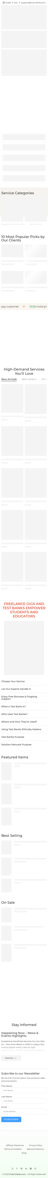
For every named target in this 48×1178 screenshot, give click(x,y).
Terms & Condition (13, 1149)
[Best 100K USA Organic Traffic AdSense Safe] (36, 250)
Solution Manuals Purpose (16, 744)
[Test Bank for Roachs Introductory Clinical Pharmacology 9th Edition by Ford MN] (12, 441)
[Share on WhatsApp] (35, 1168)
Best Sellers (29, 379)
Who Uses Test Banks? (14, 714)
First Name (6, 1086)
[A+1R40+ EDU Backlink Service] (12, 277)
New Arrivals (9, 379)
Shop (24, 1153)
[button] (24, 681)
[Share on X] (12, 1168)
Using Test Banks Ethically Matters (21, 729)
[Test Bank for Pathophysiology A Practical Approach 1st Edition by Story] (12, 567)
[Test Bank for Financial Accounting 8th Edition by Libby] (6, 847)
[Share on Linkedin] (26, 1169)
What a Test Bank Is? (13, 706)
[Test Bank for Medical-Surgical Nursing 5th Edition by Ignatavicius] (12, 483)
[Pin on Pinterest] (21, 1169)
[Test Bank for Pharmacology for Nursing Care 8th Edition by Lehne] (36, 567)
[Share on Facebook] (17, 1168)
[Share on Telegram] (31, 1169)
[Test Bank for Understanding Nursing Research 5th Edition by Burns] (36, 525)
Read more (9, 1058)
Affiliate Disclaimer (15, 1145)
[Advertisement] (24, 102)
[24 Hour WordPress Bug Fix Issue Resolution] (12, 250)
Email (4, 1107)
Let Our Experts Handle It (16, 689)
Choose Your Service (13, 681)
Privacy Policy (35, 1145)
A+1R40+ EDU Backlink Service (16, 287)
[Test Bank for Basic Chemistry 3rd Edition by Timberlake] (6, 885)
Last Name (6, 1097)
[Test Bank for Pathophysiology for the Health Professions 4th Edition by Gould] (36, 483)
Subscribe (11, 1119)
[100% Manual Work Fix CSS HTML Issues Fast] (6, 816)
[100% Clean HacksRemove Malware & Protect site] (6, 794)
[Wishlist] (21, 247)
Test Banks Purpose (12, 737)
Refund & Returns (35, 1149)
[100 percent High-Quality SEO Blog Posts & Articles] (6, 771)
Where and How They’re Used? (19, 721)
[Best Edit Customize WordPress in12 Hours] (36, 277)
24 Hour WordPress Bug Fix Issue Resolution (23, 261)
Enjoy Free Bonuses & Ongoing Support (19, 697)
